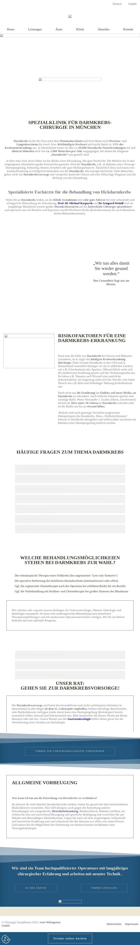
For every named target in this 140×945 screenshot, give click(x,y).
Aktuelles (103, 29)
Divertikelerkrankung (65, 811)
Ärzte (58, 29)
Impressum (131, 924)
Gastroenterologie (79, 719)
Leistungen (35, 29)
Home (10, 29)
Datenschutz (114, 924)
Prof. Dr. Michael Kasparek (75, 203)
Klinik (80, 29)
